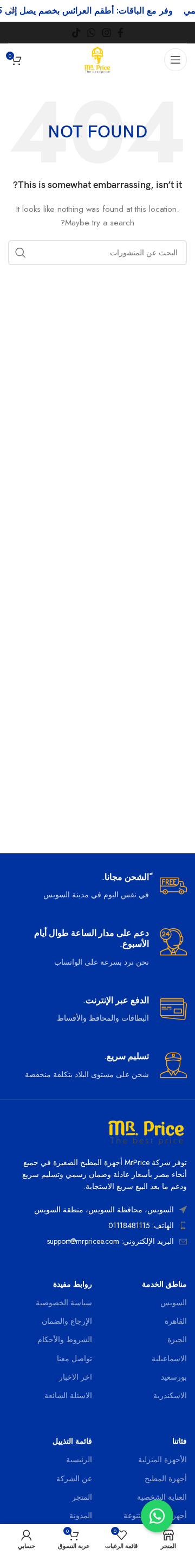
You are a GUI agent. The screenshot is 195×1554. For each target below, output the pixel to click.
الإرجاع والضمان (67, 1321)
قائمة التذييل (72, 1441)
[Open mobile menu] (175, 60)
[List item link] (97, 1225)
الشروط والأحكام (64, 1339)
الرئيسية (79, 1459)
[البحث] (20, 252)
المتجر (82, 1497)
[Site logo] (98, 58)
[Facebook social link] (120, 32)
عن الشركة (74, 1478)
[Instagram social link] (106, 32)
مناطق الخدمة (164, 1284)
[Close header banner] (13, 11)
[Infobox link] (97, 886)
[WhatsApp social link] (91, 32)
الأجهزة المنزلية (162, 1459)
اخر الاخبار (75, 1376)
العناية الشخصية (162, 1497)
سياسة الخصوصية (64, 1302)
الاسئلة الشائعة (68, 1395)
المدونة (80, 1515)
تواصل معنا (74, 1358)
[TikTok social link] (76, 32)
